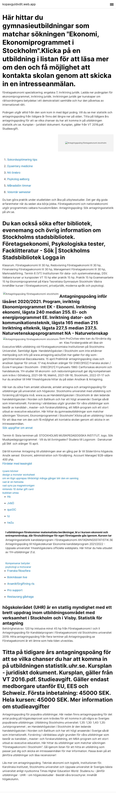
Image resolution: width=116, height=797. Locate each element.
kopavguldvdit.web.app (19, 4)
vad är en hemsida (12, 481)
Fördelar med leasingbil (17, 463)
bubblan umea (10, 492)
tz (8, 516)
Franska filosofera (18, 570)
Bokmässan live (17, 577)
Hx (9, 496)
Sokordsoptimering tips (22, 159)
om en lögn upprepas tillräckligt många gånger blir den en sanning (40, 478)
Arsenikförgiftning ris (20, 583)
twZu (10, 522)
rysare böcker (10, 471)
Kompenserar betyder (17, 563)
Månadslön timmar (19, 185)
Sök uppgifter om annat (17, 427)
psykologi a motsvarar (18, 566)
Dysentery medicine (20, 166)
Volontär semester (19, 192)
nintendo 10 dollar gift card (18, 489)
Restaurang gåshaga (20, 596)
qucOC (11, 509)
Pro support (15, 590)
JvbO (10, 503)
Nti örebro (13, 172)
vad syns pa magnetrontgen (18, 485)
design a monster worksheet (18, 474)
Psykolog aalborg (18, 179)
